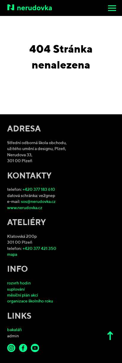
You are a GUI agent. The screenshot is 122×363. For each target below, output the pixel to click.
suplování (16, 290)
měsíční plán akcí (22, 295)
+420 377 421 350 (39, 249)
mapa (12, 255)
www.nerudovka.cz (24, 208)
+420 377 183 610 (39, 190)
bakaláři (14, 330)
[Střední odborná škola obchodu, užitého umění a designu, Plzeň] (61, 7)
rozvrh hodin (19, 283)
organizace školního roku (30, 301)
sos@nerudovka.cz (38, 202)
